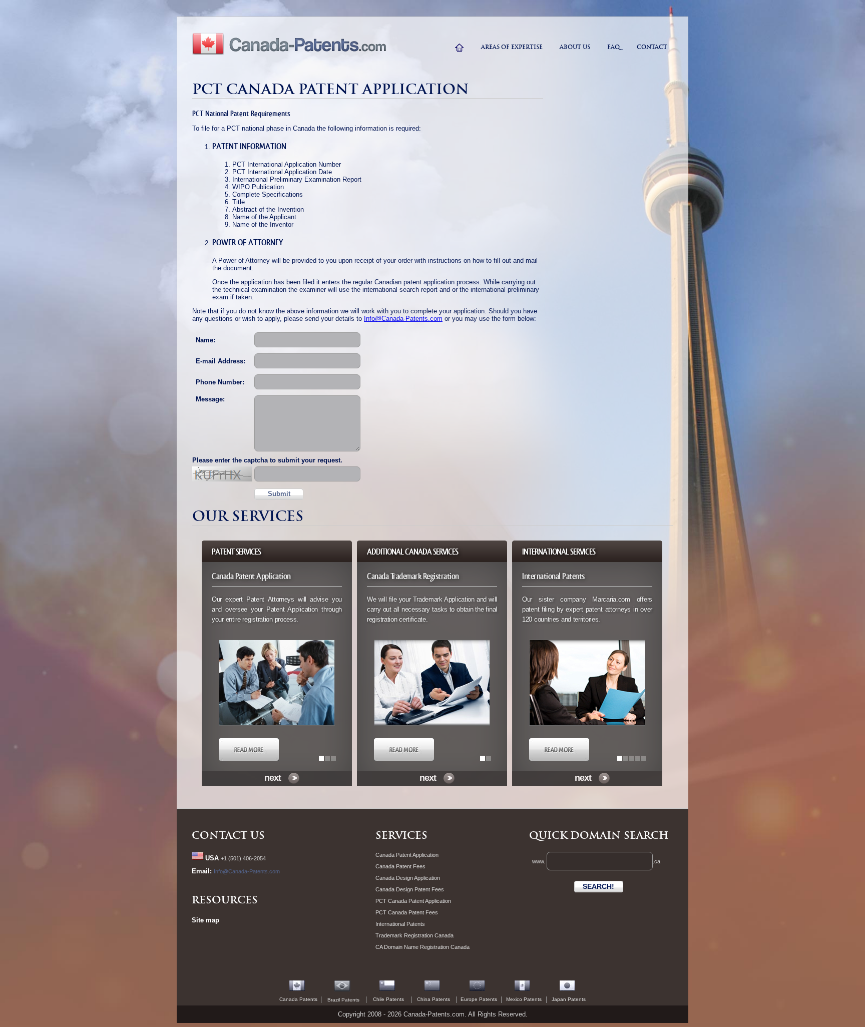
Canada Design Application (407, 878)
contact (652, 47)
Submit (279, 493)
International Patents (400, 924)
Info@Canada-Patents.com (403, 318)
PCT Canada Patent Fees (406, 912)
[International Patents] (559, 758)
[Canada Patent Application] (249, 758)
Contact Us (228, 835)
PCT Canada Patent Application (413, 901)
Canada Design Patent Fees (409, 889)
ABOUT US (575, 47)
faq (613, 47)
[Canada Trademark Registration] (404, 758)
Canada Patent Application (407, 855)
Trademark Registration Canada (414, 935)
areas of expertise (512, 47)
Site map (205, 920)
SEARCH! (598, 886)
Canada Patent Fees (400, 866)
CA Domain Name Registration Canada (422, 947)
